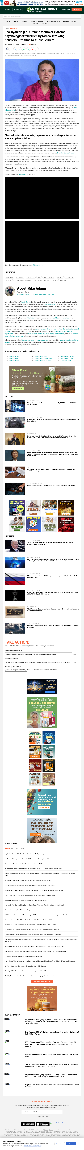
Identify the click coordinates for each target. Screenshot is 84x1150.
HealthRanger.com (40, 356)
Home (8, 22)
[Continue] (60, 1112)
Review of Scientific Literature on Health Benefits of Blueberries (25, 966)
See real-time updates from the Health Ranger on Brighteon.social (35, 294)
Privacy (46, 1130)
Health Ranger (14, 28)
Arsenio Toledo (38, 483)
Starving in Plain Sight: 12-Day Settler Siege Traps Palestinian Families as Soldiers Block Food (34, 905)
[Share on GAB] (24, 49)
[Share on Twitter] (15, 49)
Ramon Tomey (38, 417)
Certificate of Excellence (61, 318)
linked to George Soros (65, 153)
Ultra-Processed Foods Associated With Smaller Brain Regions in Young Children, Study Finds (34, 946)
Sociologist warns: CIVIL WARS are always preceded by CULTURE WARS (51, 486)
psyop (28, 55)
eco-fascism (28, 53)
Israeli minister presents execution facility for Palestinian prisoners (26, 900)
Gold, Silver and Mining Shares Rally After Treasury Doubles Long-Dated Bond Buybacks (33, 934)
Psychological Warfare (18, 55)
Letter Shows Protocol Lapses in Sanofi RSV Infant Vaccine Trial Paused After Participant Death (35, 951)
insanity (49, 53)
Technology (46, 23)
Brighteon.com (24, 174)
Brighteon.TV (13, 358)
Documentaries (65, 360)
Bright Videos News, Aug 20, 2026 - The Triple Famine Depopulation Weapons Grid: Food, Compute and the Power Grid (51, 1076)
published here (37, 1135)
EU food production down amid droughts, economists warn (23, 956)
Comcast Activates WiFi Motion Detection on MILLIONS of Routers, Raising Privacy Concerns (35, 920)
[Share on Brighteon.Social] (7, 49)
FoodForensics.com (67, 356)
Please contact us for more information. (16, 671)
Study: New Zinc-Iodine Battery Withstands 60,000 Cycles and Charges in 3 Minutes (32, 930)
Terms (51, 1130)
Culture (24, 22)
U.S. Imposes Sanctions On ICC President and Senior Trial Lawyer (26, 864)
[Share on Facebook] (11, 49)
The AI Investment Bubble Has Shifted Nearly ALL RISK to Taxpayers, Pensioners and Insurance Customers (51, 1066)
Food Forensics (49, 304)
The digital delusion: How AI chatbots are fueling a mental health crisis (27, 971)
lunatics (63, 53)
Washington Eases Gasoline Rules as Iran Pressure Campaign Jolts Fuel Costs (29, 976)
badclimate (12, 53)
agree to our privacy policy (32, 1146)
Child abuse (20, 53)
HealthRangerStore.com (42, 360)
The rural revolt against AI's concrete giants (19, 910)
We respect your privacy (42, 1116)
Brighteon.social (14, 360)
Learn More (59, 1144)
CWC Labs (30, 318)
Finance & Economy (53, 22)
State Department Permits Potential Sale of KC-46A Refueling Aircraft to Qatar (30, 895)
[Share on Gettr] (33, 49)
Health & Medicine (37, 22)
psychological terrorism (23, 280)
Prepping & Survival (70, 22)
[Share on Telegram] (20, 49)
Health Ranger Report (12, 1015)
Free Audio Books (66, 358)
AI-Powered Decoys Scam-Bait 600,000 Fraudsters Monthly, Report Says (28, 859)
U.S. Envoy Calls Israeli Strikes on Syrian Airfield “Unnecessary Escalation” (28, 880)
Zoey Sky (37, 400)
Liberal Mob (56, 53)
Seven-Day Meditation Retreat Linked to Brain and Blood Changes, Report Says (30, 885)
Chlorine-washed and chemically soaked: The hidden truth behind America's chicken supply (34, 890)
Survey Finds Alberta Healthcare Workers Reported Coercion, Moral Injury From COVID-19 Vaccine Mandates (40, 961)
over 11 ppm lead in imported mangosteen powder (46, 334)
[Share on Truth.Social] (28, 49)
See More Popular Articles (42, 981)
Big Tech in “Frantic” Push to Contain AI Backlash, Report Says (25, 854)
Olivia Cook (38, 467)
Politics (15, 22)
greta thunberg (41, 53)
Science (35, 23)
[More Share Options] (37, 49)
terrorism (34, 55)
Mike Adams (20, 45)
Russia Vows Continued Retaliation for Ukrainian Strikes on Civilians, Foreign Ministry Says (33, 868)
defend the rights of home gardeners (35, 340)
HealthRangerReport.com (43, 358)
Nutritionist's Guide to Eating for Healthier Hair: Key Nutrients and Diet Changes (30, 925)
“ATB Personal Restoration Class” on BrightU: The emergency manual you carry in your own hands (36, 915)
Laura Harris (38, 450)
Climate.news (38, 265)
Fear (34, 53)
